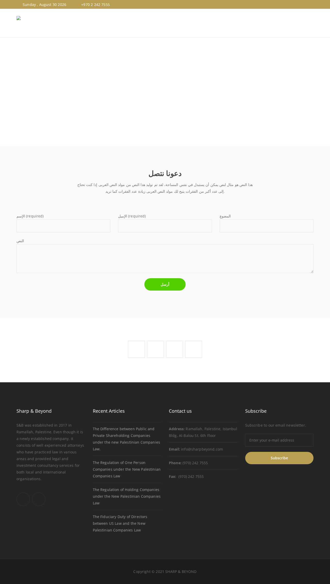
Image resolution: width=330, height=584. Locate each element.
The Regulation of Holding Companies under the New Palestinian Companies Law (127, 496)
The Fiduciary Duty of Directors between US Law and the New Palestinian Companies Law (120, 523)
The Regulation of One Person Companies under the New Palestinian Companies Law (127, 469)
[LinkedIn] (311, 4)
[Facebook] (305, 4)
